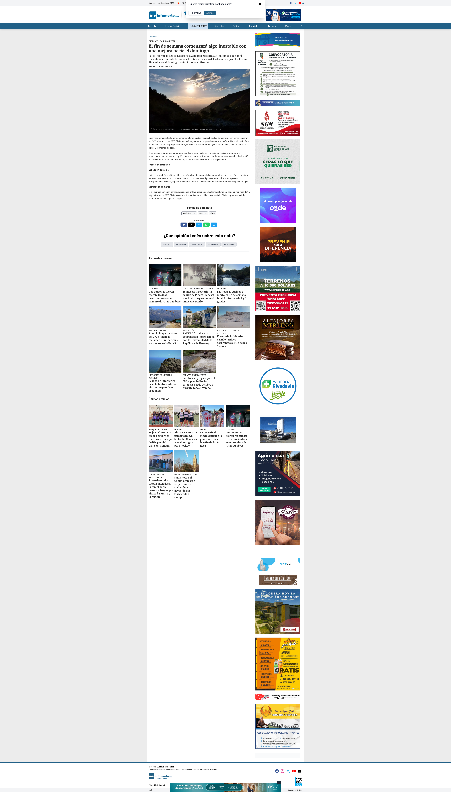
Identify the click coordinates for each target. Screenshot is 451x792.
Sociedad (219, 26)
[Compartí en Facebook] (184, 225)
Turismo (272, 26)
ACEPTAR (210, 13)
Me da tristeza (197, 244)
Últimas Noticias (173, 26)
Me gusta (166, 244)
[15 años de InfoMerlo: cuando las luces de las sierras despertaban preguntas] (165, 361)
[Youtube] (300, 3)
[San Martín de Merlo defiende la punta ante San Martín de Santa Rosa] (212, 416)
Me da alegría (213, 244)
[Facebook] (291, 3)
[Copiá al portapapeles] (214, 225)
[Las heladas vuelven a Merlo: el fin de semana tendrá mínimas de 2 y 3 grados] (233, 275)
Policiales (254, 26)
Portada (152, 26)
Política (237, 26)
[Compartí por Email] (199, 225)
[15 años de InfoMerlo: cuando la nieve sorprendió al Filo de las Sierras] (233, 317)
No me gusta (181, 244)
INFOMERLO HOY (198, 26)
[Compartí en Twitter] (191, 225)
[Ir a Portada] (170, 15)
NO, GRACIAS (196, 13)
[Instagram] (282, 771)
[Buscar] (301, 26)
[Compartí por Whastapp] (206, 225)
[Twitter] (295, 3)
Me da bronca (229, 244)
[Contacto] (299, 771)
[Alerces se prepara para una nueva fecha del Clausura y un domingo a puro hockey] (186, 416)
